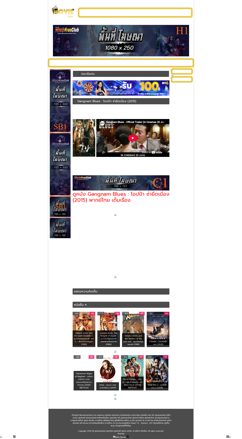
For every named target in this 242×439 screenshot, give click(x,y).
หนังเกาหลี (130, 111)
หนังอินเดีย (177, 217)
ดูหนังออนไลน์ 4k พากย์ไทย (182, 90)
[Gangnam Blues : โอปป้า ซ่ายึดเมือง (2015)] (75, 101)
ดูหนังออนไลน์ (60, 63)
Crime (86, 282)
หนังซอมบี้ (176, 146)
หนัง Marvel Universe (181, 114)
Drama (92, 282)
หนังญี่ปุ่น (176, 150)
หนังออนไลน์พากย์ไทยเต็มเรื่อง (97, 111)
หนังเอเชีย (138, 111)
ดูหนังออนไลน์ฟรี (92, 12)
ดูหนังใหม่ (110, 12)
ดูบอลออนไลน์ (171, 12)
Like (78, 116)
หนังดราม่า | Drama (79, 111)
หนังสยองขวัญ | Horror (182, 197)
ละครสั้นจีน (153, 12)
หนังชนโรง (134, 63)
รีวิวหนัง (173, 63)
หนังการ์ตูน (148, 63)
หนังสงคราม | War (180, 193)
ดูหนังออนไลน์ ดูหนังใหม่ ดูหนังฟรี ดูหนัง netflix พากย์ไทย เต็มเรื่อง (121, 431)
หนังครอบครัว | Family (181, 126)
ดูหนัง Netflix (119, 63)
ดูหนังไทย (104, 63)
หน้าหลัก (75, 109)
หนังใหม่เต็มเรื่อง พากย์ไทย (89, 165)
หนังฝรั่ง (162, 63)
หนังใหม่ (75, 63)
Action (81, 282)
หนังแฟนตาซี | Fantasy (182, 240)
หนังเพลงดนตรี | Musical (179, 230)
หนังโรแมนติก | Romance (178, 255)
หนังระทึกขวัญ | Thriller (182, 178)
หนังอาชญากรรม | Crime (117, 111)
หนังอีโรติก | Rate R (180, 221)
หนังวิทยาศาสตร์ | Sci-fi (182, 189)
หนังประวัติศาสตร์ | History (180, 163)
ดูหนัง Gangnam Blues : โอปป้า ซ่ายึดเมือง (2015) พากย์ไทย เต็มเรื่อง (137, 282)
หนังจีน (175, 134)
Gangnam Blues (102, 282)
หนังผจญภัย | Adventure (178, 169)
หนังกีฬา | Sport (179, 122)
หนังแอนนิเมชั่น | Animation (179, 249)
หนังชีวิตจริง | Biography (182, 142)
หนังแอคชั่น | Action (149, 111)
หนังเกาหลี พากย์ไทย (120, 285)
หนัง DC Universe (180, 111)
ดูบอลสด (185, 63)
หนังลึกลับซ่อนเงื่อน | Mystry (181, 183)
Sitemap (121, 433)
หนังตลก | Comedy (180, 157)
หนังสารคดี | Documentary (178, 202)
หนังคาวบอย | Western (182, 130)
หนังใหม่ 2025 (89, 63)
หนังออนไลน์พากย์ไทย (132, 12)
